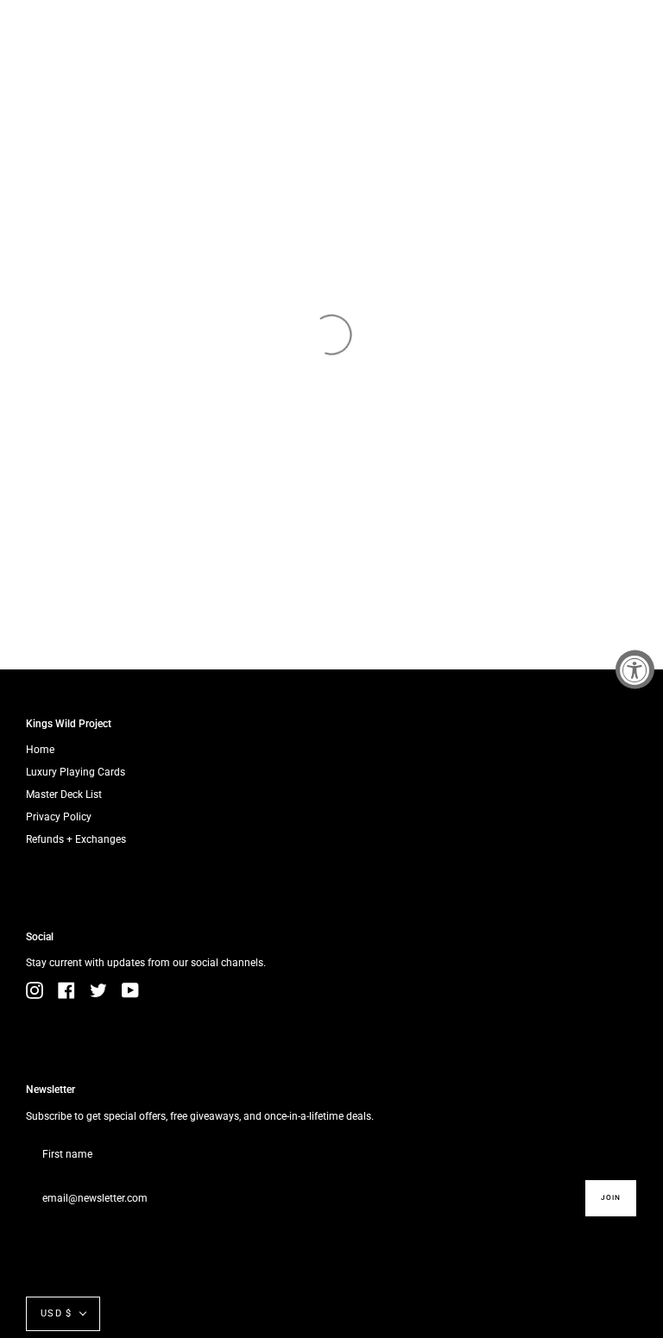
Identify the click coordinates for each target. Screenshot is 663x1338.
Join (611, 1197)
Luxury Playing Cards (75, 772)
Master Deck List (64, 794)
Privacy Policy (59, 817)
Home (40, 750)
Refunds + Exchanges (76, 839)
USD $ (56, 1313)
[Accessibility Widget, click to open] (635, 669)
